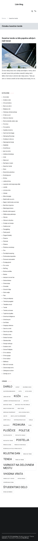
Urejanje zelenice (8, 325)
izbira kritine (7, 396)
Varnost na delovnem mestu (18, 466)
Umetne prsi (6, 319)
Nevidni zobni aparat (9, 211)
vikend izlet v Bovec (8, 478)
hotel (20, 391)
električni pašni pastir (9, 391)
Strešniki (5, 286)
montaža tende (7, 404)
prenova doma (7, 444)
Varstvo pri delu (7, 331)
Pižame (5, 244)
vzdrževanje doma (8, 482)
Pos (4, 250)
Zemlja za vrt (7, 373)
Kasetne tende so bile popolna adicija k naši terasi (18, 40)
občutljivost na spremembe (18, 416)
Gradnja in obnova (8, 139)
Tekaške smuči (7, 304)
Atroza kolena (7, 103)
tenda (7, 459)
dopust (17, 387)
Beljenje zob (6, 109)
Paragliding (6, 229)
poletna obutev (7, 435)
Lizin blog (19, 4)
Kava (4, 169)
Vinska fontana (7, 337)
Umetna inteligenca (9, 316)
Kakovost (6, 160)
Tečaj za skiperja (8, 298)
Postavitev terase (8, 440)
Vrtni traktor (7, 358)
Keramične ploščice (8, 172)
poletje (24, 430)
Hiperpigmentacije (8, 142)
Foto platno (6, 127)
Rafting (5, 268)
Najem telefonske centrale (11, 202)
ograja (31, 420)
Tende (5, 307)
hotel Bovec (28, 391)
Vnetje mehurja (7, 343)
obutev (5, 416)
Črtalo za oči (7, 115)
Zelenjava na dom (8, 370)
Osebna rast (6, 226)
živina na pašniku (7, 492)
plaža (29, 425)
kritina (26, 396)
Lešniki (5, 187)
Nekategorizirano (8, 208)
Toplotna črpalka (8, 313)
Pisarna (5, 238)
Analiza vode (7, 100)
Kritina (5, 178)
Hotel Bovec (6, 148)
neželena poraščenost (9, 412)
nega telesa (21, 408)
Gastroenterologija (8, 133)
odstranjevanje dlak (19, 420)
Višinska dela (7, 340)
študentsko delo (15, 487)
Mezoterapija (7, 196)
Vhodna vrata (7, 334)
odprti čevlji (6, 420)
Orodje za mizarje (8, 223)
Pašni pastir (6, 232)
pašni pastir (6, 425)
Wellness (5, 361)
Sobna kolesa (7, 280)
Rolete (5, 274)
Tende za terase (8, 310)
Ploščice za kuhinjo (8, 247)
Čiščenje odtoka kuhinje (10, 112)
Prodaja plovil (7, 262)
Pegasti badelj (7, 235)
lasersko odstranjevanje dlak (11, 400)
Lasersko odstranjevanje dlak (11, 184)
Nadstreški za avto (8, 199)
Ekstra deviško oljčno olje (10, 121)
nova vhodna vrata (24, 412)
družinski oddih (27, 387)
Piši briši (5, 241)
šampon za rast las (8, 277)
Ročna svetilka (7, 271)
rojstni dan (11, 453)
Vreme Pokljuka (7, 349)
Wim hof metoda (8, 364)
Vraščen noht (7, 346)
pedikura (19, 424)
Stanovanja (6, 283)
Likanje (5, 193)
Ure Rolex (6, 322)
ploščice (9, 430)
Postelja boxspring (8, 253)
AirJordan (6, 97)
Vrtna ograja (7, 355)
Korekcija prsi (7, 175)
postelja (22, 440)
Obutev (5, 217)
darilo (7, 386)
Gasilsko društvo (8, 130)
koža (17, 396)
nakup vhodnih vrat (8, 408)
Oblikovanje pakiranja (9, 214)
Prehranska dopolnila (9, 256)
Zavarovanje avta (8, 367)
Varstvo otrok (7, 328)
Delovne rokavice (8, 118)
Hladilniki (5, 145)
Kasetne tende (7, 166)
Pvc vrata (6, 265)
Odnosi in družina (8, 220)
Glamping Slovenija (8, 136)
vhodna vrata (13, 473)
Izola (4, 157)
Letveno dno (7, 190)
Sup (4, 295)
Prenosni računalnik (9, 259)
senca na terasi (27, 454)
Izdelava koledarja (8, 154)
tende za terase (19, 459)
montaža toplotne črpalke (22, 404)
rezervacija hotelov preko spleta (12, 448)
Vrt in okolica (7, 352)
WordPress (25, 538)
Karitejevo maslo (8, 163)
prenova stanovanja (20, 444)
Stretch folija (7, 289)
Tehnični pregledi (8, 301)
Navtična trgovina (8, 205)
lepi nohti (26, 400)
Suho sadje (6, 292)
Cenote (4, 538)
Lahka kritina (7, 181)
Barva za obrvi (7, 106)
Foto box (5, 124)
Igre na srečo (7, 151)
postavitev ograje (20, 435)
